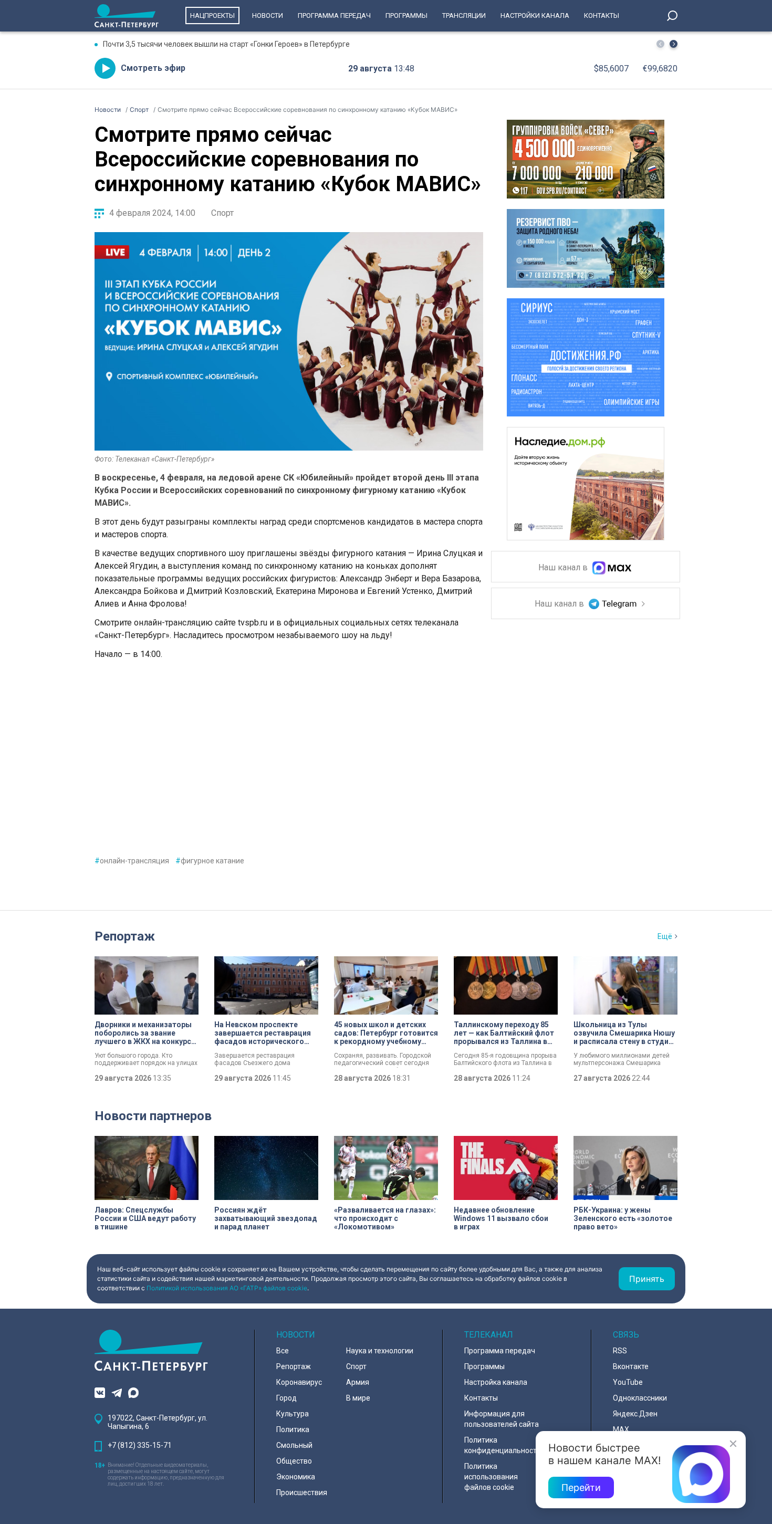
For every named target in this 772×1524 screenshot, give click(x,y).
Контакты (601, 15)
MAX (621, 1429)
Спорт (222, 213)
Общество (294, 1461)
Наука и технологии (379, 1350)
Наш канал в (564, 568)
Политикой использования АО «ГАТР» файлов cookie (227, 1288)
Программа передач (334, 15)
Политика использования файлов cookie (491, 1476)
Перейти (581, 1487)
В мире (358, 1398)
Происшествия (301, 1492)
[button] (673, 44)
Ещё (665, 936)
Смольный (294, 1445)
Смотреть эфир (153, 68)
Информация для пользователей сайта (501, 1419)
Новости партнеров (153, 1116)
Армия (357, 1382)
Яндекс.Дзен (635, 1414)
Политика (292, 1429)
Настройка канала (495, 1382)
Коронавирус (299, 1382)
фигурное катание (209, 861)
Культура (292, 1414)
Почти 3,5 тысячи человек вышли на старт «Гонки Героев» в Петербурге (226, 44)
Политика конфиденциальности (502, 1445)
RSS (620, 1350)
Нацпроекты (212, 15)
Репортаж (125, 936)
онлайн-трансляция (132, 861)
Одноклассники (640, 1398)
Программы (406, 15)
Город (286, 1398)
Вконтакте (631, 1366)
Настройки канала (534, 15)
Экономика (295, 1477)
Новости (267, 15)
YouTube (628, 1382)
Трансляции (464, 15)
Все (282, 1350)
